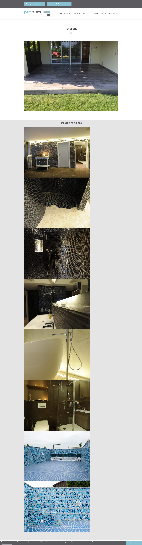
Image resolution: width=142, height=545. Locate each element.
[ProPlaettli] (38, 13)
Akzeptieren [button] (134, 543)
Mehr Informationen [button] (7, 544)
